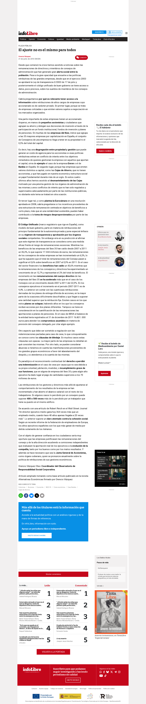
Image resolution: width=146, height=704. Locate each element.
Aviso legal (83, 688)
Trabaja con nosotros (56, 688)
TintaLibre (97, 39)
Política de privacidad (94, 688)
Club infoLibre (109, 39)
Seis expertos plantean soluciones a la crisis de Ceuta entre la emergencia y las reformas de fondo (30, 615)
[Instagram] (119, 672)
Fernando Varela (62, 631)
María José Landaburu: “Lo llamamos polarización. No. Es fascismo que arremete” (103, 461)
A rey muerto (61, 639)
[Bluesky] (107, 672)
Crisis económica (59, 487)
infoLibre (22, 643)
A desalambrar (104, 258)
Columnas (21, 487)
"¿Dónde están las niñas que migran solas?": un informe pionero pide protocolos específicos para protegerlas (30, 593)
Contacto (34, 688)
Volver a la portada (53, 652)
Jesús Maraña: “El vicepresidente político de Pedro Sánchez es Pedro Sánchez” (103, 474)
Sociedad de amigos (71, 688)
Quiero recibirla (105, 151)
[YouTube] (101, 676)
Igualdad (60, 39)
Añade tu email (104, 363)
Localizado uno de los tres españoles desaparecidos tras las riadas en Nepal (31, 638)
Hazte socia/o (73, 680)
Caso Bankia (72, 487)
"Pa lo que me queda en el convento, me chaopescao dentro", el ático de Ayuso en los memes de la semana (31, 627)
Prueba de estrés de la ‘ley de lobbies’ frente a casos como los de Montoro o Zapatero (68, 626)
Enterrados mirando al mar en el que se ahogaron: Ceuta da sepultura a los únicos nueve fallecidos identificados (31, 604)
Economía (42, 39)
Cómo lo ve (101, 452)
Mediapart (86, 39)
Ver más (100, 586)
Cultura (51, 39)
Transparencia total (114, 35)
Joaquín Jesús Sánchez (65, 641)
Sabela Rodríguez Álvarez (28, 596)
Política (23, 39)
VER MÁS (122, 484)
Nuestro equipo (43, 688)
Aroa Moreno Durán (104, 237)
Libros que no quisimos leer (103, 233)
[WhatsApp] (101, 672)
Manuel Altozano (25, 608)
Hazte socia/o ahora (36, 535)
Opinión (32, 39)
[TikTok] (105, 676)
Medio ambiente (72, 39)
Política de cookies (109, 688)
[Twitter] (111, 672)
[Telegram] (115, 672)
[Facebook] (104, 672)
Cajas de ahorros (24, 490)
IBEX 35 (48, 487)
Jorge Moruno (102, 260)
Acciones (31, 487)
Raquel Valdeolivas (25, 631)
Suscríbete (99, 32)
